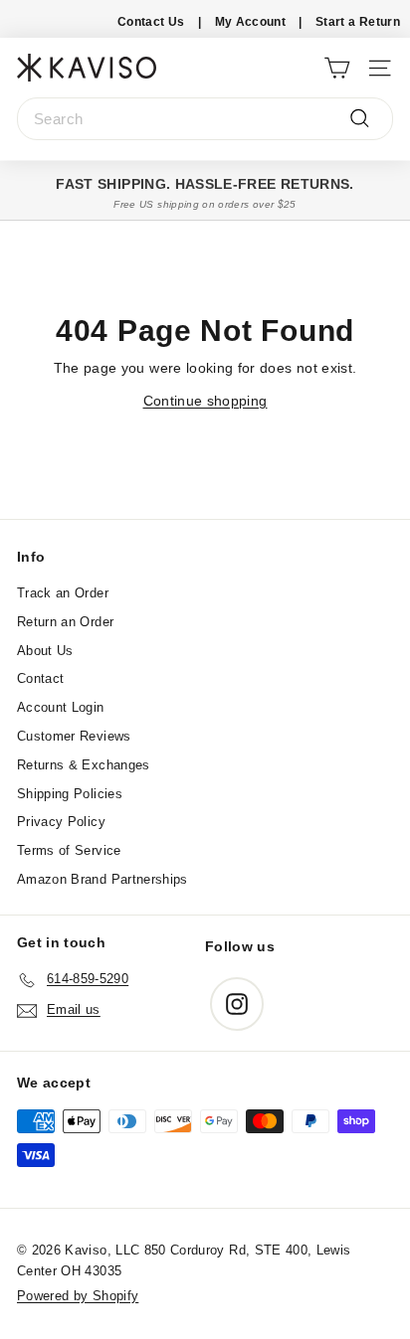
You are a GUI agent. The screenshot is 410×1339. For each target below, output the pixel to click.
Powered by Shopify (77, 1295)
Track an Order (62, 593)
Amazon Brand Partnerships (102, 879)
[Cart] (336, 67)
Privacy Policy (61, 821)
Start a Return (357, 22)
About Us (45, 650)
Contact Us (151, 22)
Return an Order (65, 621)
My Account (251, 22)
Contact (40, 678)
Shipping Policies (69, 793)
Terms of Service (69, 850)
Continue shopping (205, 401)
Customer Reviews (74, 736)
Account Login (60, 707)
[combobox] (205, 119)
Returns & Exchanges (83, 764)
